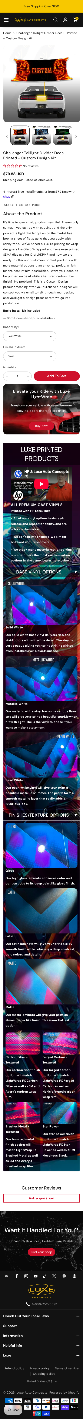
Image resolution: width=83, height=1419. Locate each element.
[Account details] (65, 20)
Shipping (9, 180)
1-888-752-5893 (44, 1304)
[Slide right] (76, 136)
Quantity (9, 367)
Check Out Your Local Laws (26, 1316)
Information (13, 1335)
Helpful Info (12, 1345)
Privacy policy (40, 1368)
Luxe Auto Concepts (32, 1392)
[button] (6, 20)
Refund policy (14, 1368)
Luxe (7, 1355)
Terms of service (67, 1368)
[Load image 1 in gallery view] (20, 135)
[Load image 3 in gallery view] (62, 135)
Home (7, 33)
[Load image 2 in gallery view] (41, 135)
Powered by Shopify (64, 1392)
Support (10, 1326)
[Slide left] (6, 136)
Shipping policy (44, 1374)
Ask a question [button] (41, 1198)
